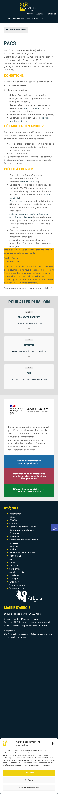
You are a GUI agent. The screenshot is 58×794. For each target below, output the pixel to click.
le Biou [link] (12, 549)
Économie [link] (14, 533)
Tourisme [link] (14, 575)
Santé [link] (12, 562)
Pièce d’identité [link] (17, 201)
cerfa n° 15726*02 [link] (29, 181)
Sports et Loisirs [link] (17, 572)
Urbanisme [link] (15, 581)
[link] (54, 527)
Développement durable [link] (21, 530)
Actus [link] (30, 14)
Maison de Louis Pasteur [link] (22, 552)
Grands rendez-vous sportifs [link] (23, 539)
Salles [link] (12, 559)
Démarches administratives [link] (23, 526)
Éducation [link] (14, 536)
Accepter (29, 772)
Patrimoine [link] (15, 556)
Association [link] (15, 513)
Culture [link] (13, 523)
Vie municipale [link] (17, 585)
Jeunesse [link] (13, 543)
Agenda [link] (40, 14)
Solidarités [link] (14, 569)
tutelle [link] (38, 108)
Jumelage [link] (14, 546)
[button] (54, 743)
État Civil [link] (29, 312)
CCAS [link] (12, 517)
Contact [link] (52, 14)
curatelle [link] (26, 108)
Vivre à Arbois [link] (16, 588)
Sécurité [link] (13, 565)
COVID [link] (13, 520)
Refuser (29, 780)
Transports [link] (15, 578)
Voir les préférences (29, 787)
